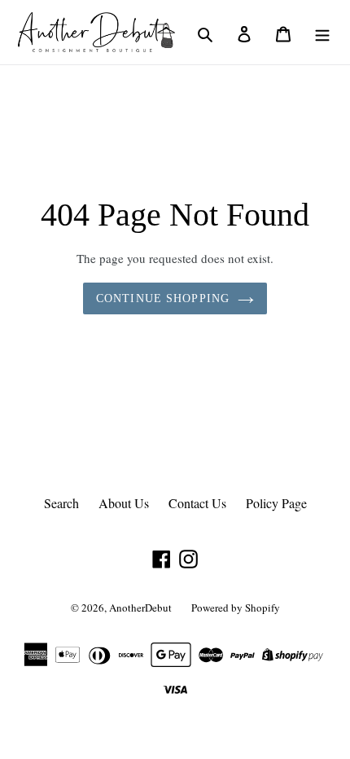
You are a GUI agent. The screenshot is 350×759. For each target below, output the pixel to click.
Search (61, 502)
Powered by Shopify (235, 607)
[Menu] (322, 31)
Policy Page (276, 502)
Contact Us (197, 502)
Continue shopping (163, 298)
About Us (123, 502)
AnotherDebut (140, 607)
